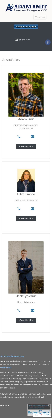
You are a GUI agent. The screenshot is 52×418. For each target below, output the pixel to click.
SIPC (9, 367)
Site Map (4, 405)
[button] (39, 17)
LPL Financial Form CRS (12, 356)
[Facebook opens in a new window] (48, 44)
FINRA (3, 367)
